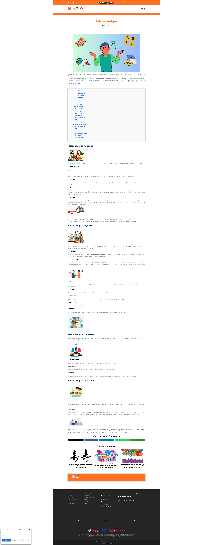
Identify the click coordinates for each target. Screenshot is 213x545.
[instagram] (106, 507)
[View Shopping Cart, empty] (141, 9)
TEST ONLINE (127, 4)
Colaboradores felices (72, 499)
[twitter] (104, 507)
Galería (69, 501)
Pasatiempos (87, 499)
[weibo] (113, 507)
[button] (29, 529)
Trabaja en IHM (71, 503)
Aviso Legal (23, 542)
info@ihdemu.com (107, 501)
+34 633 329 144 (106, 504)
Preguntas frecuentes (72, 505)
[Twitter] (70, 2)
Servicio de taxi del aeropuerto (74, 507)
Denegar (16, 540)
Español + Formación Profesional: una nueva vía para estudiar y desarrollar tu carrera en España (106, 465)
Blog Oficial (104, 14)
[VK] (75, 2)
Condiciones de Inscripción (109, 541)
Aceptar (6, 540)
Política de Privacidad (17, 542)
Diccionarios (87, 501)
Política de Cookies (10, 542)
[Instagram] (71, 2)
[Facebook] (68, 2)
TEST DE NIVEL (103, 2)
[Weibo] (77, 2)
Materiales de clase (88, 505)
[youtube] (108, 507)
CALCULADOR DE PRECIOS (138, 4)
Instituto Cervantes (88, 495)
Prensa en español (88, 503)
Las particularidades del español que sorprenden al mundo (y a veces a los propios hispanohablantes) (132, 465)
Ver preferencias (25, 540)
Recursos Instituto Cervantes (90, 497)
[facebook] (101, 507)
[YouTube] (73, 2)
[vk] (110, 507)
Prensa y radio (71, 497)
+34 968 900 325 (106, 499)
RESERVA (111, 2)
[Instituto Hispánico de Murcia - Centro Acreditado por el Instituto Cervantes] (81, 9)
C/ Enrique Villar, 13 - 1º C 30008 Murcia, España (108, 496)
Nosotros (70, 495)
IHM (100, 14)
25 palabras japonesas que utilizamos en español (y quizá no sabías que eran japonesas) (81, 465)
